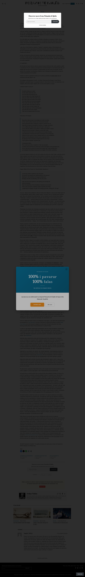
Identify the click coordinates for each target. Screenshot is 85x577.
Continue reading (42, 25)
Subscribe (55, 21)
